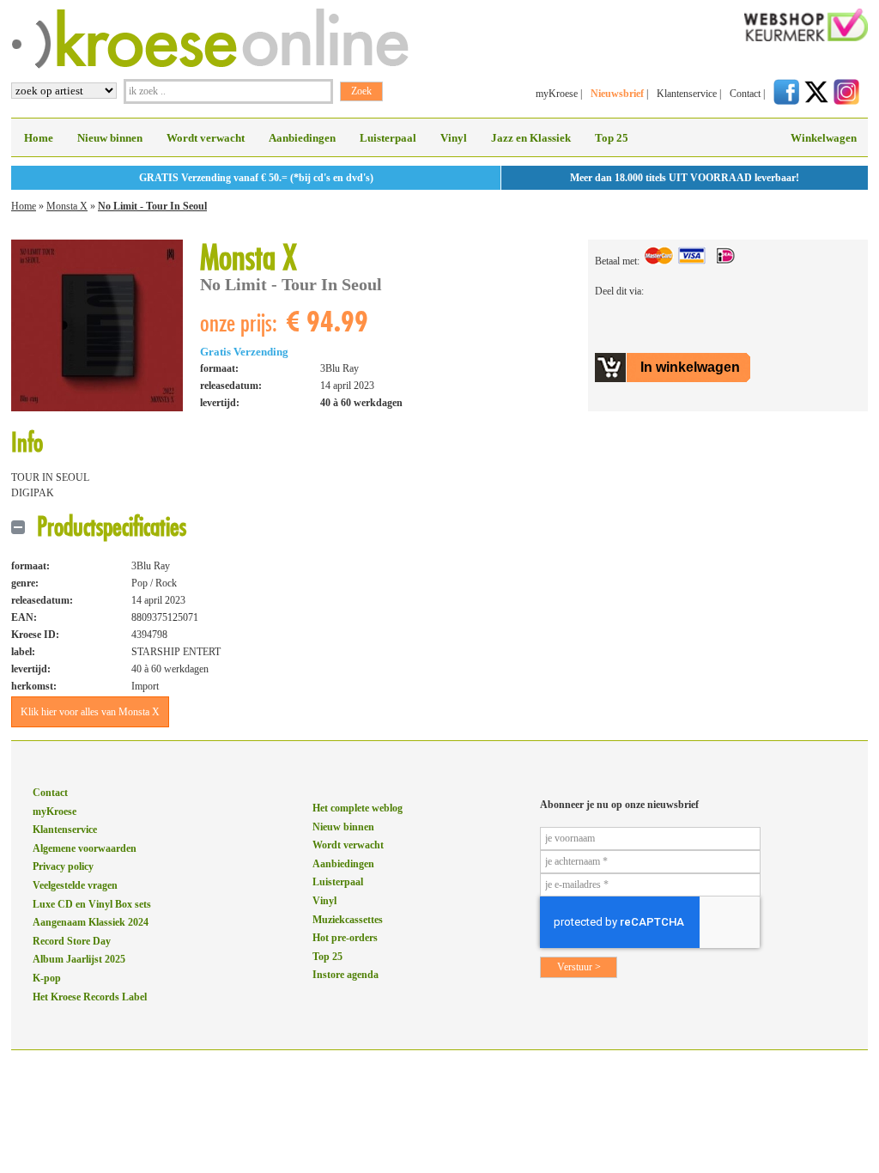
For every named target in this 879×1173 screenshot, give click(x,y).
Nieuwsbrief (617, 94)
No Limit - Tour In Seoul (152, 206)
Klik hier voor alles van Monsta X (90, 712)
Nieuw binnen (109, 137)
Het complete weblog (357, 808)
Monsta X (67, 206)
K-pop (47, 978)
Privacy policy (63, 866)
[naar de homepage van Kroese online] (210, 65)
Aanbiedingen (302, 137)
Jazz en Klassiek (531, 137)
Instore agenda (345, 975)
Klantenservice (687, 94)
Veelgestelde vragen (75, 885)
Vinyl (453, 137)
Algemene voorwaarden (84, 848)
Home (38, 137)
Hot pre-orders (345, 938)
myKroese (557, 94)
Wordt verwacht (206, 137)
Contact (745, 94)
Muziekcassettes (347, 920)
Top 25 (611, 137)
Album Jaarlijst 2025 (79, 959)
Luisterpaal (388, 137)
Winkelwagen (824, 137)
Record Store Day (72, 941)
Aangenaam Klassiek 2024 (91, 922)
